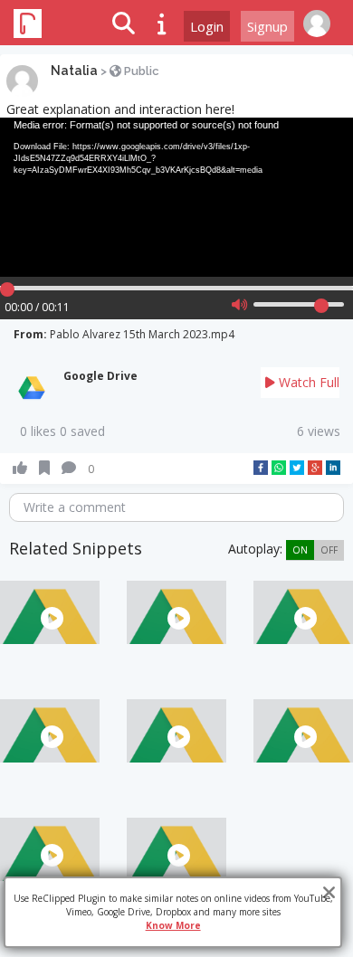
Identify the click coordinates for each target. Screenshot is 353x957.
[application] (176, 197)
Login (207, 26)
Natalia (74, 70)
